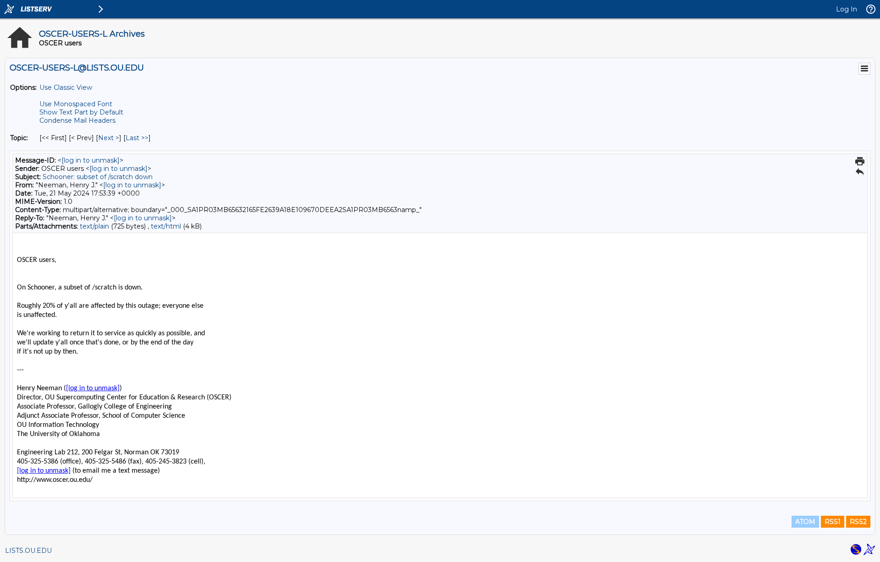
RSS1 (833, 522)
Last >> (137, 138)
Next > (108, 138)
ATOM (805, 522)
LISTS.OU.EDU (28, 550)
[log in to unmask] (90, 160)
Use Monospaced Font (75, 104)
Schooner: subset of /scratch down (98, 177)
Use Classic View (65, 87)
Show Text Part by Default (81, 112)
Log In (846, 9)
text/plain (94, 226)
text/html (166, 226)
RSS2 (858, 522)
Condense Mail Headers (77, 120)
